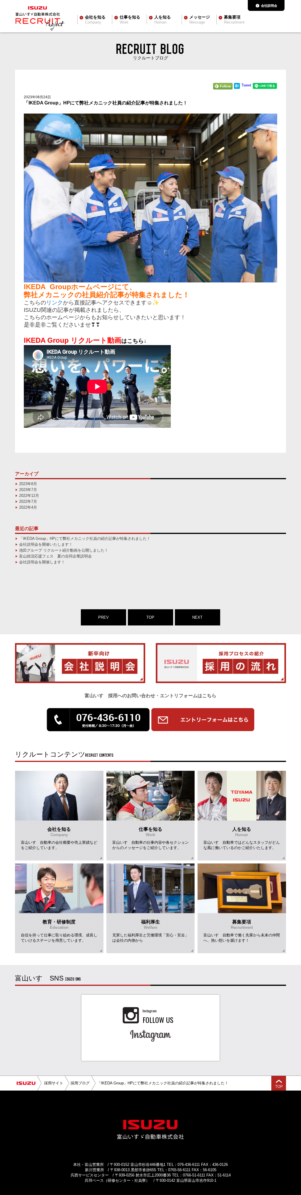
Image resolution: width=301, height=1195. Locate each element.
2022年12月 (29, 495)
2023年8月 (28, 484)
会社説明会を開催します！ (42, 562)
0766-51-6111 (194, 1175)
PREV (103, 617)
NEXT (197, 617)
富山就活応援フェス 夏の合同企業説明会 (55, 556)
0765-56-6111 (179, 1170)
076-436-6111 (189, 1164)
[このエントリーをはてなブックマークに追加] (237, 87)
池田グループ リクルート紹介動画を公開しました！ (63, 550)
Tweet (246, 85)
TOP (150, 617)
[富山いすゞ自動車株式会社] (26, 1083)
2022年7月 (28, 501)
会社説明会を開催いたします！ (46, 544)
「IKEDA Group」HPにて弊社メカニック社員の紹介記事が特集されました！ (84, 538)
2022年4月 (28, 507)
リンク (54, 302)
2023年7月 (28, 489)
